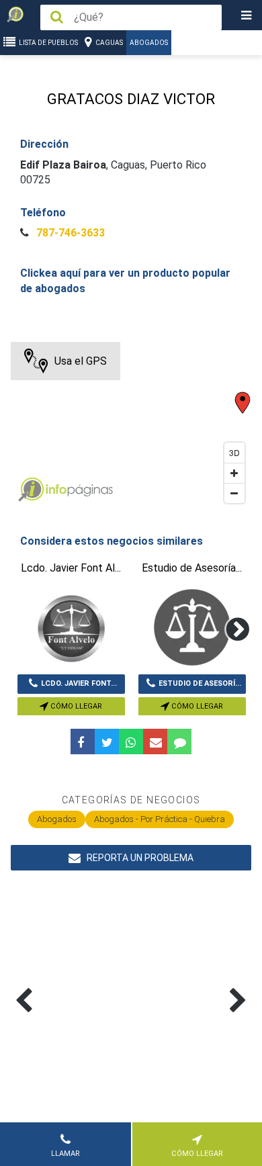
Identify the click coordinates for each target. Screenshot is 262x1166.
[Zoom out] (234, 493)
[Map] (131, 426)
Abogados (149, 42)
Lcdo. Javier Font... (79, 683)
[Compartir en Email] (155, 741)
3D (234, 452)
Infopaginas (30, 489)
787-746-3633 (69, 232)
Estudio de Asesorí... (200, 683)
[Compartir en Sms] (179, 741)
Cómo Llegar (75, 706)
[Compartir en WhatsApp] (131, 741)
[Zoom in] (234, 473)
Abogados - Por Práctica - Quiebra (159, 819)
